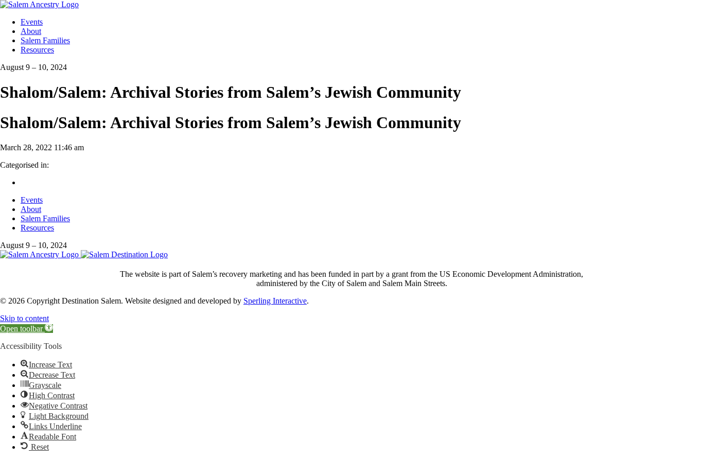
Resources (37, 49)
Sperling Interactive (275, 300)
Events (32, 21)
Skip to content (24, 318)
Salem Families (45, 40)
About (31, 31)
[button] (26, 328)
